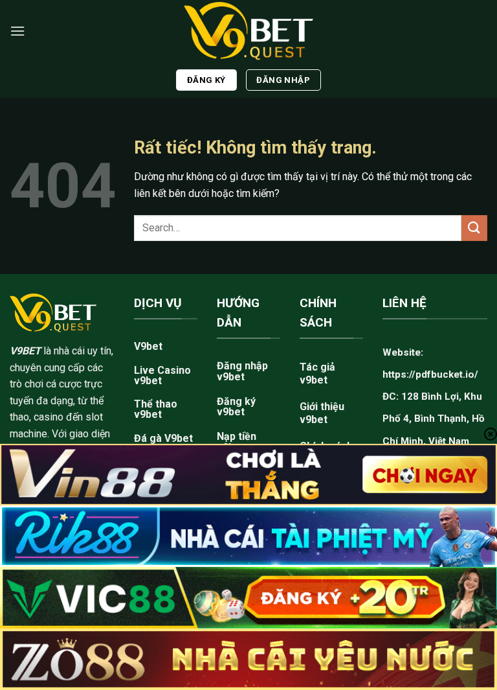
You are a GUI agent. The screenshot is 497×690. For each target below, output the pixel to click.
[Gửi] (474, 227)
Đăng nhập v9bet (242, 371)
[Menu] (17, 31)
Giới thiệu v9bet (322, 413)
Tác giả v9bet (317, 373)
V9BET (25, 351)
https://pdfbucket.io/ (430, 374)
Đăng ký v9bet (236, 407)
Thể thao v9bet (155, 409)
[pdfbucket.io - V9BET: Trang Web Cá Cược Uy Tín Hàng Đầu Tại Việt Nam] (248, 31)
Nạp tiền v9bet (236, 442)
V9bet (148, 346)
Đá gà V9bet (163, 438)
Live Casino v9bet (162, 375)
